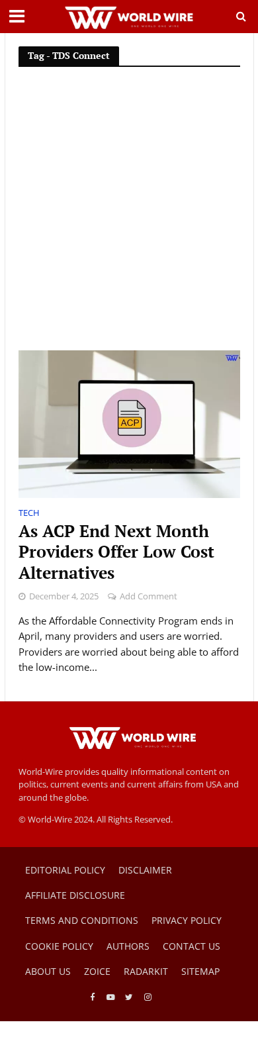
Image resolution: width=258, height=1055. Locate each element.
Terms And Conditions (81, 920)
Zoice (97, 971)
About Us (48, 971)
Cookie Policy (59, 946)
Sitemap (200, 971)
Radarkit (146, 971)
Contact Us (191, 946)
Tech (29, 514)
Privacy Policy (186, 920)
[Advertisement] (129, 214)
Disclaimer (145, 870)
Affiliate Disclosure (75, 895)
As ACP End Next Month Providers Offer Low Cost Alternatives (116, 552)
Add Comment (148, 596)
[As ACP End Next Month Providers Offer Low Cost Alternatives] (129, 423)
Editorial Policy (65, 870)
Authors (128, 946)
